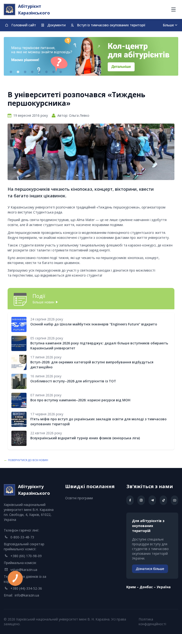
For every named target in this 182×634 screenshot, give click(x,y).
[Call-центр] (91, 56)
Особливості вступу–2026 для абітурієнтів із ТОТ (73, 381)
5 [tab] (39, 72)
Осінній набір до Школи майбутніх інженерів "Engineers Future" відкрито (93, 324)
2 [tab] (18, 72)
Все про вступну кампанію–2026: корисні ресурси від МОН (80, 400)
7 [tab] (53, 72)
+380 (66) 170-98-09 (26, 556)
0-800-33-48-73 (22, 537)
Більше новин (43, 302)
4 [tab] (32, 72)
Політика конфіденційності (152, 621)
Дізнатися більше (150, 568)
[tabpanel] (91, 56)
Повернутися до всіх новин (28, 460)
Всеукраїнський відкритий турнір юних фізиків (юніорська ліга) (85, 438)
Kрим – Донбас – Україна (148, 587)
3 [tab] (25, 72)
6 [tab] (46, 72)
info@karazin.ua (27, 595)
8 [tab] (60, 72)
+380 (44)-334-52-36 (26, 588)
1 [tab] (11, 72)
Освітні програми (79, 498)
